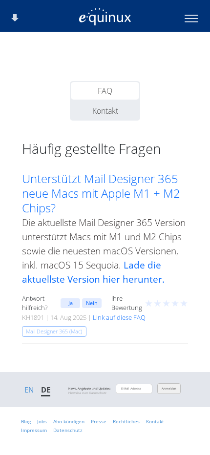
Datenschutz (68, 430)
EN (29, 389)
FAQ (105, 90)
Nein (92, 303)
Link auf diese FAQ (119, 317)
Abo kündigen (68, 421)
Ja (70, 303)
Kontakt (105, 110)
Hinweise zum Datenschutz (87, 393)
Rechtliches (126, 421)
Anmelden (169, 389)
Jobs (42, 421)
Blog (26, 421)
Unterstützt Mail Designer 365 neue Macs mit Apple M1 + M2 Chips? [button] (101, 193)
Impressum (34, 430)
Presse (98, 421)
